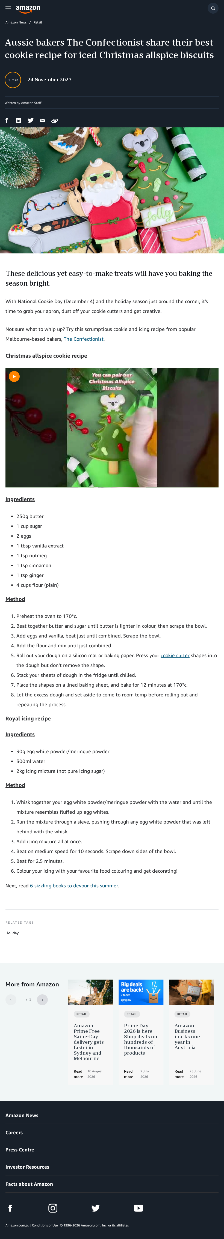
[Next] (42, 999)
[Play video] (14, 376)
